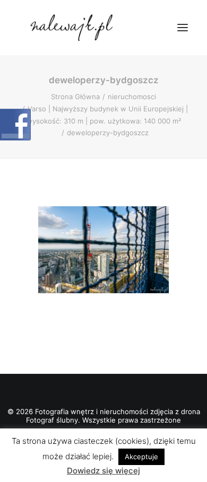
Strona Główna (75, 96)
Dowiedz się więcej (103, 471)
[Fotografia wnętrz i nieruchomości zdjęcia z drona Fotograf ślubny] (73, 27)
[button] (182, 27)
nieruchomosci (132, 96)
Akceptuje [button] (141, 456)
